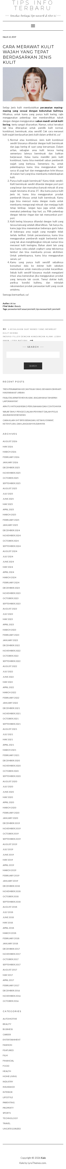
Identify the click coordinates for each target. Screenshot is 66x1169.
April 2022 (8, 687)
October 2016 (11, 1001)
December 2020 (11, 760)
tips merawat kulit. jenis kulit (48, 309)
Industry (8, 1081)
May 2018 (8, 922)
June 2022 (8, 676)
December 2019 (11, 823)
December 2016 (11, 990)
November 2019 (12, 828)
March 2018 (9, 933)
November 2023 (12, 593)
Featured (8, 1050)
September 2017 (12, 964)
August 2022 (10, 666)
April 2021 (8, 744)
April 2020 (8, 802)
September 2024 (12, 546)
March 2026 (9, 451)
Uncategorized (12, 1128)
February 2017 (11, 985)
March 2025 (9, 514)
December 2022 (11, 645)
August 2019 (10, 844)
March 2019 (9, 870)
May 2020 (8, 797)
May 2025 (8, 504)
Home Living (10, 1076)
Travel (6, 1123)
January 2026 (10, 462)
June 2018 (8, 917)
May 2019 (8, 859)
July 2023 (8, 614)
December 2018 (11, 886)
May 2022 (8, 682)
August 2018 (10, 906)
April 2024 (8, 572)
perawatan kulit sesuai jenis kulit (21, 309)
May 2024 (8, 567)
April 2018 (8, 928)
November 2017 (12, 954)
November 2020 (12, 765)
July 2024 (8, 556)
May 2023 (8, 619)
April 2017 (8, 980)
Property (8, 1107)
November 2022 (12, 650)
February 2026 (11, 457)
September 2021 (12, 723)
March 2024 (9, 577)
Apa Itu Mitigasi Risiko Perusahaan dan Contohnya (32, 406)
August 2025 (10, 488)
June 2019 (8, 854)
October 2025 (11, 478)
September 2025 (12, 483)
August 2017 (10, 969)
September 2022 (12, 661)
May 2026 (8, 446)
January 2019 (10, 880)
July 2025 (8, 493)
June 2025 (8, 498)
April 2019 (8, 865)
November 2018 (12, 891)
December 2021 (11, 708)
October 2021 (11, 718)
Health (7, 1071)
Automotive (10, 1018)
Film (5, 1055)
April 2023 (8, 624)
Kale (43, 1157)
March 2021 (9, 750)
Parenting (9, 1102)
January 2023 (10, 640)
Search (33, 366)
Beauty (18, 306)
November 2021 (12, 713)
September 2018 (12, 901)
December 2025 (11, 467)
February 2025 (11, 519)
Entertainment (12, 1039)
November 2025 (12, 472)
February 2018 (11, 938)
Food (6, 1065)
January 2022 (10, 702)
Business (8, 1029)
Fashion (7, 1045)
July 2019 (8, 849)
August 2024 (10, 551)
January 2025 (10, 525)
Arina (13, 303)
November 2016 (12, 995)
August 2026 (10, 441)
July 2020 (8, 786)
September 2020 (12, 776)
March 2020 (9, 807)
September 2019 (12, 839)
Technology (10, 1118)
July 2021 (8, 734)
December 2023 (11, 587)
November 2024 (12, 535)
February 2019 (11, 875)
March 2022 (9, 692)
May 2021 (8, 739)
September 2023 (12, 603)
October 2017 (11, 959)
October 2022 (11, 655)
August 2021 (10, 729)
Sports (7, 1112)
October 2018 (11, 896)
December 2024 (11, 530)
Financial (8, 1060)
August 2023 (10, 608)
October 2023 (11, 598)
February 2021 (11, 755)
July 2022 (8, 671)
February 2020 (11, 812)
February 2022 (11, 697)
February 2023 (11, 634)
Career (7, 1034)
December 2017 (11, 948)
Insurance (9, 1086)
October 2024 (11, 540)
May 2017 (8, 975)
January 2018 (10, 943)
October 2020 (11, 771)
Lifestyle (8, 1097)
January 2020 (10, 818)
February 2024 (11, 582)
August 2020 (10, 781)
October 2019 (11, 833)
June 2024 (8, 561)
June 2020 (8, 791)
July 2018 (8, 912)
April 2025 (8, 509)
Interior (7, 1092)
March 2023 (9, 629)
